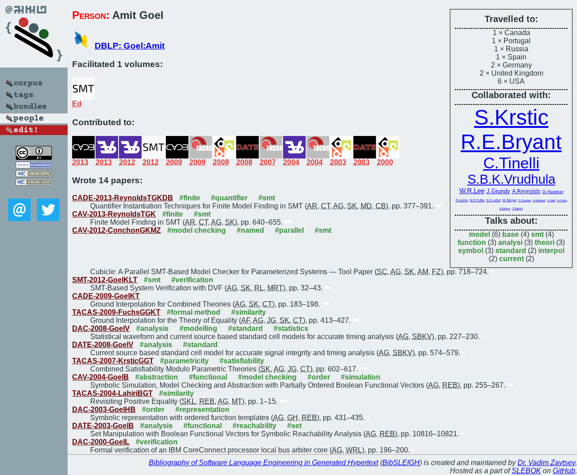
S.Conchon (524, 200)
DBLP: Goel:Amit (130, 45)
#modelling (198, 328)
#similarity (248, 312)
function (472, 242)
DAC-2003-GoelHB (104, 409)
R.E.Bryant (511, 142)
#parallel (289, 230)
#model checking (196, 230)
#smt (266, 198)
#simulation (360, 377)
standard (510, 250)
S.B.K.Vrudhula (511, 179)
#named (250, 230)
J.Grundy (498, 191)
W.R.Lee (472, 191)
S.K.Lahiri (493, 200)
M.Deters (504, 208)
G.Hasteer (552, 191)
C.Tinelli (511, 163)
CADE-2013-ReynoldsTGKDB (122, 198)
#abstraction (156, 377)
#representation (202, 409)
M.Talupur (510, 200)
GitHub (564, 471)
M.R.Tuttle (477, 200)
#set (294, 426)
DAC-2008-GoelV (101, 328)
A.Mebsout (539, 200)
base (510, 234)
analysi (510, 242)
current (511, 258)
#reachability (254, 426)
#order (318, 377)
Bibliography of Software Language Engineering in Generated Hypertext (263, 462)
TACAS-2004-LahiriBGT (112, 393)
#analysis (152, 328)
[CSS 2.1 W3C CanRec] (34, 192)
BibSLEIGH (401, 462)
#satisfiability (242, 361)
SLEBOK (526, 471)
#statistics (291, 328)
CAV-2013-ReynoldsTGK (114, 214)
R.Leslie (462, 200)
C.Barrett (517, 208)
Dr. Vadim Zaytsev (546, 462)
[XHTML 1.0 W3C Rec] (34, 174)
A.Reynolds (526, 191)
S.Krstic (511, 117)
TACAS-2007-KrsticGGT (113, 361)
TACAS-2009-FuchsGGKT (116, 312)
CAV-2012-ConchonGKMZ (116, 230)
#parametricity (184, 361)
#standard (245, 328)
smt (537, 234)
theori (544, 242)
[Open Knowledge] (34, 166)
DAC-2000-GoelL (100, 442)
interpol (551, 250)
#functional (208, 377)
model (479, 234)
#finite (189, 198)
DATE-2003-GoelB (103, 426)
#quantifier (229, 198)
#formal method (193, 312)
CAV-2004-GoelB (100, 377)
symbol (470, 250)
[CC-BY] (34, 157)
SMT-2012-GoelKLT (104, 280)
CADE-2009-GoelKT (106, 296)
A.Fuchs (562, 200)
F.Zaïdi (551, 200)
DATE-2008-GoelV (102, 344)
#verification (192, 280)
